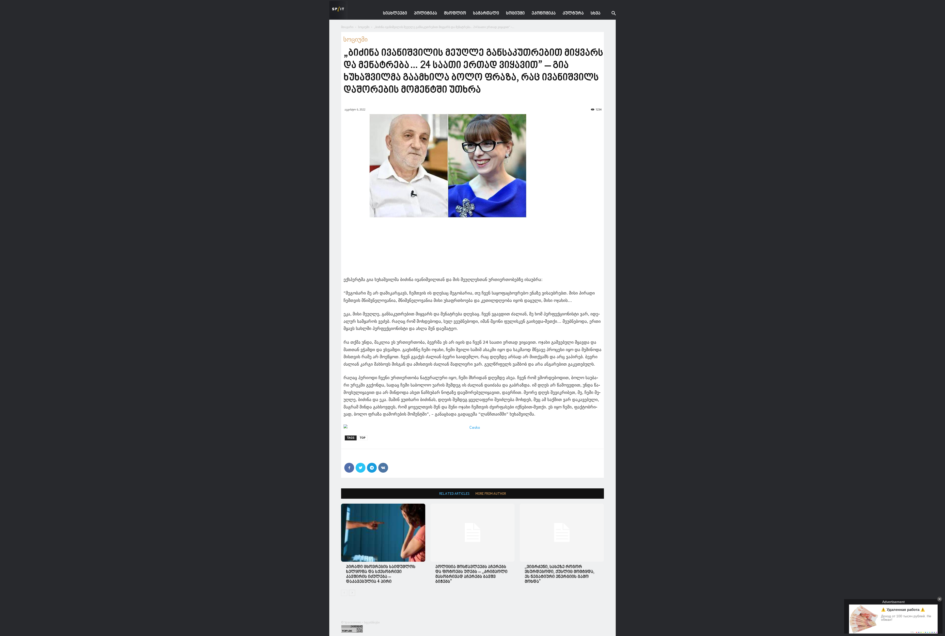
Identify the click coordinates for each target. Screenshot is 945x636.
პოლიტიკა (425, 13)
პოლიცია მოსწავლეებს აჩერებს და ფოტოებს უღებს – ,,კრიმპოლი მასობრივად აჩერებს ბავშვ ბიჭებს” (471, 574)
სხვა (595, 13)
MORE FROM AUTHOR (490, 494)
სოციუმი (515, 13)
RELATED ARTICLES (454, 494)
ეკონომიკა (544, 13)
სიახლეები (395, 13)
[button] (610, 14)
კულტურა (573, 13)
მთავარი (347, 27)
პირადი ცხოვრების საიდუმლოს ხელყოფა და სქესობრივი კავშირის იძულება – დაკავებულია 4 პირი (380, 574)
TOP (362, 437)
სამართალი (486, 13)
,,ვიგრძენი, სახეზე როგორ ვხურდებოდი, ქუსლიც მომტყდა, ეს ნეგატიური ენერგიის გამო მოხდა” (559, 574)
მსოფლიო (455, 13)
